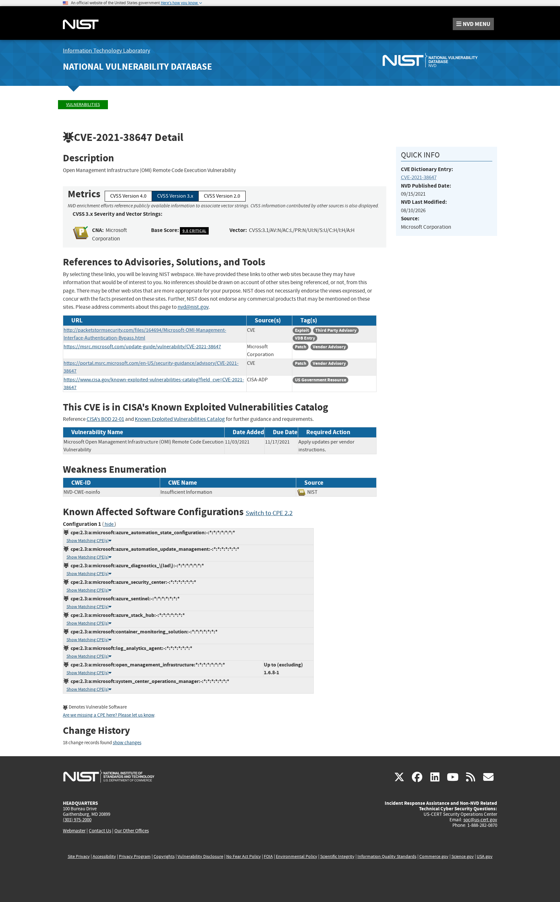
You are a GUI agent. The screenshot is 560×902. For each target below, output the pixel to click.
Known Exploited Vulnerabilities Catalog (180, 419)
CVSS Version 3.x (175, 196)
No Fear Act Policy (243, 856)
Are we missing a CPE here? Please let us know (108, 715)
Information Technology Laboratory (106, 50)
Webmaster (74, 830)
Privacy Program (135, 856)
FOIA (268, 856)
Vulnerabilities (83, 104)
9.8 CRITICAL (194, 230)
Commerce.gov (434, 856)
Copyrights (164, 856)
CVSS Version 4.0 (128, 196)
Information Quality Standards (386, 856)
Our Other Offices (131, 831)
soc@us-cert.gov (480, 819)
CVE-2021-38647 (419, 177)
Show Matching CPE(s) (87, 540)
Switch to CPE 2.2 (269, 513)
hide (109, 524)
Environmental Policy (296, 856)
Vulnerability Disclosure (200, 856)
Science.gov (462, 856)
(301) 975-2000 (77, 819)
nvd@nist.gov (193, 307)
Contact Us (100, 830)
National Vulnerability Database (137, 67)
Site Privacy (79, 856)
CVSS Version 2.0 (222, 196)
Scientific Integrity (337, 856)
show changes (127, 743)
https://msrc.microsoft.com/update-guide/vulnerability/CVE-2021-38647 (142, 346)
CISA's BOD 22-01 (105, 419)
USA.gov (485, 856)
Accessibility (104, 856)
